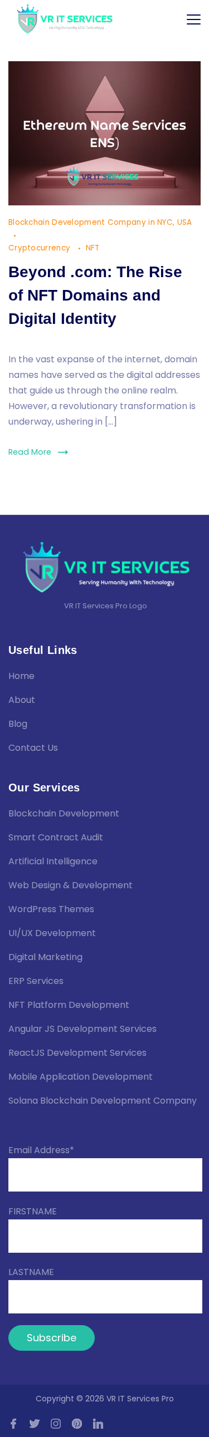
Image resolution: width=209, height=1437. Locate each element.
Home (21, 676)
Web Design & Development (70, 885)
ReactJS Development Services (77, 1052)
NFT (93, 248)
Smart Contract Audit (55, 837)
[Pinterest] (77, 1424)
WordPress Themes (51, 909)
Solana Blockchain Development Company (102, 1100)
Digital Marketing (45, 957)
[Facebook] (13, 1424)
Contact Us (33, 747)
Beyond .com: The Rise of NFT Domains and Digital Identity (95, 295)
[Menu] (194, 19)
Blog (17, 723)
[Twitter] (35, 1424)
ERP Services (36, 981)
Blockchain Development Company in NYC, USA (100, 222)
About (21, 699)
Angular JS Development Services (82, 1028)
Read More (29, 451)
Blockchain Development (63, 813)
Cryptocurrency (40, 248)
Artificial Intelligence (53, 861)
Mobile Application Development (80, 1076)
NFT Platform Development (68, 1004)
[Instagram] (56, 1424)
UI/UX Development (52, 933)
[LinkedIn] (98, 1424)
